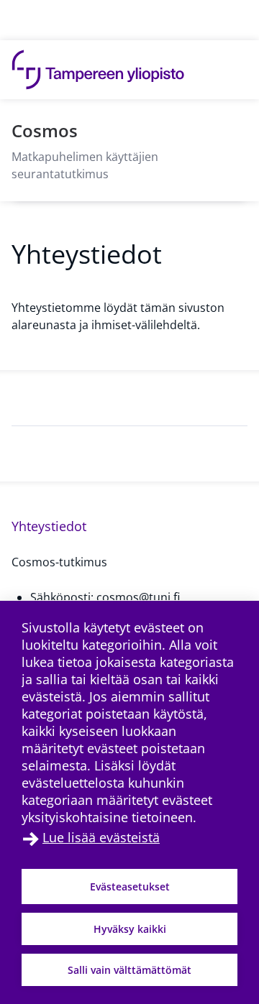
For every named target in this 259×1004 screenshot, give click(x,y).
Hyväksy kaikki (130, 929)
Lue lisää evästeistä (101, 837)
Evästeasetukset (130, 886)
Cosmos (45, 130)
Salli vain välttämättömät (129, 970)
